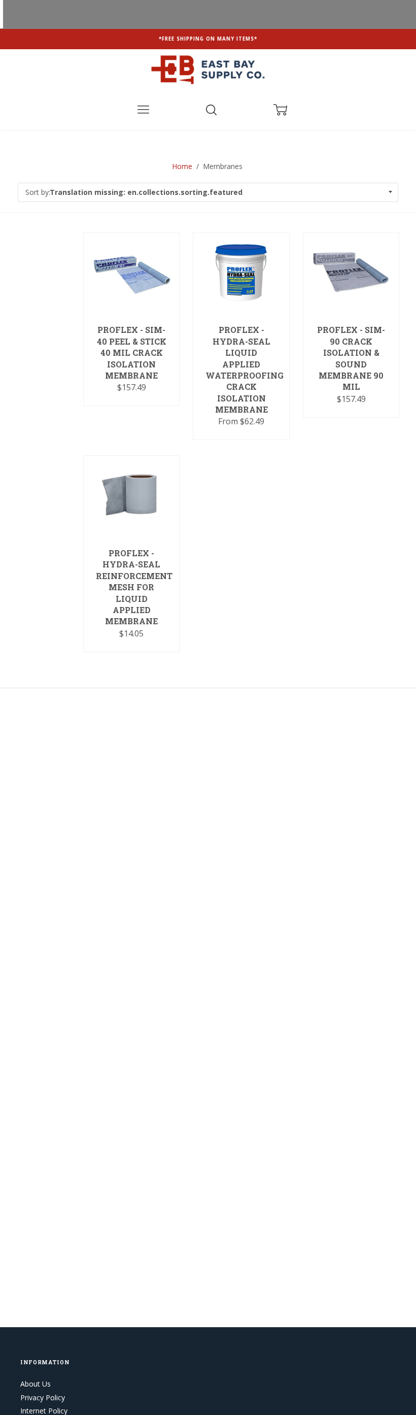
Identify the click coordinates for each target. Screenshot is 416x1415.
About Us (35, 1384)
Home (182, 166)
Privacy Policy (42, 1397)
